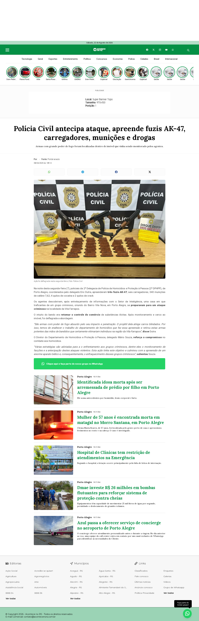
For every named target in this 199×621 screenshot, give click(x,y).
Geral (40, 59)
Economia (118, 59)
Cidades (144, 59)
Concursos (101, 59)
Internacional (171, 59)
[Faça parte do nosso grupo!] (187, 613)
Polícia (131, 59)
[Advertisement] (87, 20)
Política (87, 59)
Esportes (53, 59)
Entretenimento (70, 59)
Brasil (156, 59)
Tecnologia (27, 59)
